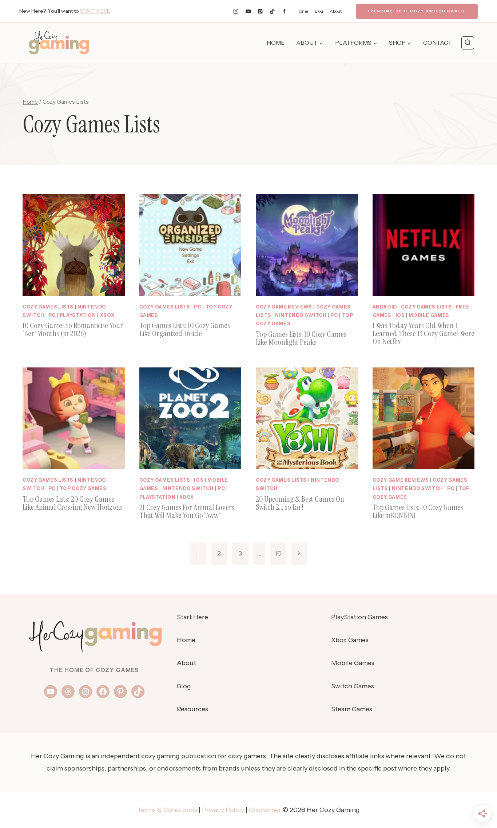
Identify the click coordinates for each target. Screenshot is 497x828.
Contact (437, 42)
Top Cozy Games (83, 488)
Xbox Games (350, 640)
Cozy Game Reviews (284, 307)
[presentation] (74, 245)
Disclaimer (265, 810)
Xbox (107, 315)
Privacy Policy (223, 810)
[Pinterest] (260, 11)
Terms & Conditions (167, 810)
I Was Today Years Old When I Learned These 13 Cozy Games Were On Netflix (423, 333)
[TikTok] (272, 11)
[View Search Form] (467, 42)
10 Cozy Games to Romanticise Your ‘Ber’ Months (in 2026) (73, 329)
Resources (192, 709)
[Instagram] (236, 11)
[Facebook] (284, 11)
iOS (400, 315)
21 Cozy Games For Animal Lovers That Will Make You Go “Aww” (186, 511)
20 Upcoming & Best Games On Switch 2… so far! (300, 503)
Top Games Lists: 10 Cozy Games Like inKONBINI (418, 511)
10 (278, 553)
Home (302, 11)
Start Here (192, 617)
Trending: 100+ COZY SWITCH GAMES (416, 11)
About (336, 11)
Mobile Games (429, 315)
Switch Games (352, 686)
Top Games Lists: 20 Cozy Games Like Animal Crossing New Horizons (73, 503)
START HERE (95, 11)
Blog (319, 11)
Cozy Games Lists (48, 307)
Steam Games (351, 709)
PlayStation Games (359, 617)
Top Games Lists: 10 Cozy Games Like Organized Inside (184, 329)
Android (385, 307)
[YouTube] (248, 11)
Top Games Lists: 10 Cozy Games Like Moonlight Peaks (301, 338)
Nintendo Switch (300, 315)
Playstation (78, 315)
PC (52, 315)
